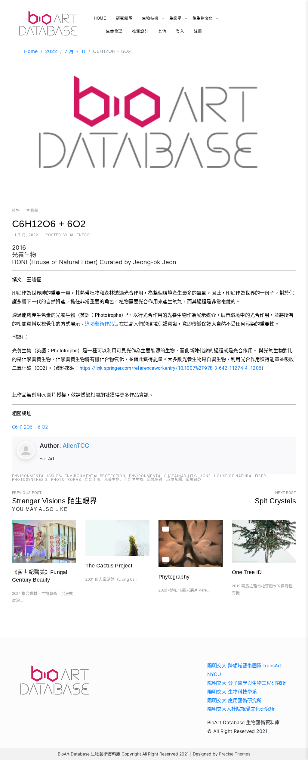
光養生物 (112, 479)
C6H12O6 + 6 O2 (30, 427)
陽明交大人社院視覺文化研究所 (241, 709)
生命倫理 (114, 31)
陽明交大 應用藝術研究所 (234, 700)
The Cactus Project (108, 566)
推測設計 (140, 31)
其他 (162, 31)
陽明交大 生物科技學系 (232, 692)
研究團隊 (124, 18)
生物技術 (150, 18)
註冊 (198, 31)
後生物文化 (202, 18)
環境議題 (194, 479)
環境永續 (174, 479)
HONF (205, 476)
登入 (180, 31)
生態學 (175, 18)
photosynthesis (30, 479)
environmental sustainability (162, 476)
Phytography (174, 577)
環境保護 (155, 479)
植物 (16, 210)
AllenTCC (79, 235)
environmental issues (36, 476)
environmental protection (95, 476)
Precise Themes (234, 753)
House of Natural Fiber (240, 476)
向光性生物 (133, 479)
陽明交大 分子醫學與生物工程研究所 (246, 683)
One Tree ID (247, 572)
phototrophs (66, 479)
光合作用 (92, 479)
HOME (100, 18)
